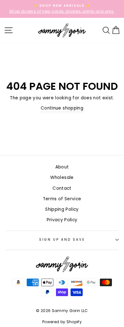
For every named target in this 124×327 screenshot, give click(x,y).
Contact (61, 188)
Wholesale (61, 177)
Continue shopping (62, 108)
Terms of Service (62, 199)
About (62, 167)
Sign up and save (62, 239)
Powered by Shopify (62, 321)
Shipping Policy (62, 209)
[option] (62, 9)
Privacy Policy (62, 220)
